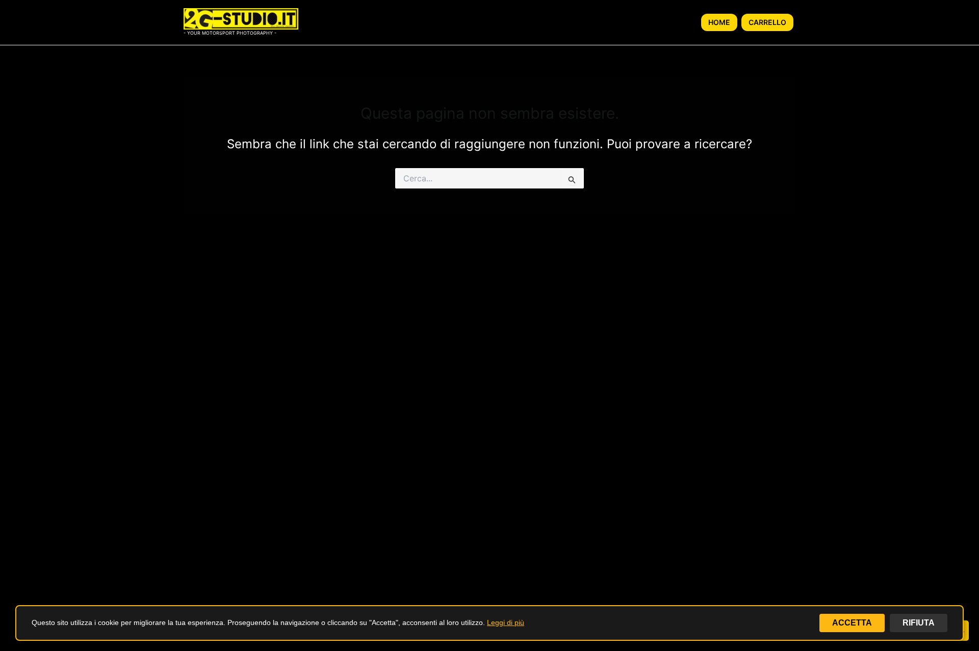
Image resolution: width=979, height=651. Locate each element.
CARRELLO (767, 22)
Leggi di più (505, 622)
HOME (719, 22)
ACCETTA (852, 622)
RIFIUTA (919, 622)
